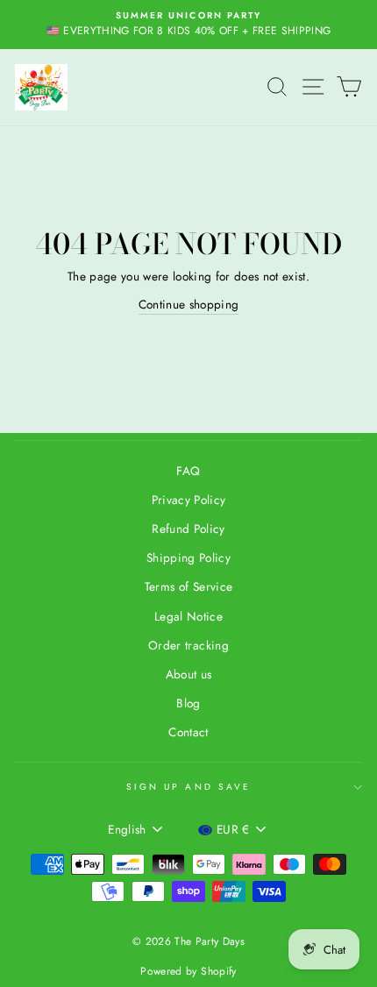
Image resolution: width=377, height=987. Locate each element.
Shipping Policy (188, 557)
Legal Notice (188, 616)
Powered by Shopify (188, 971)
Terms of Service (188, 586)
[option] (188, 24)
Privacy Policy (189, 499)
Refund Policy (188, 528)
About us (189, 674)
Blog (188, 703)
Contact (188, 732)
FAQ (188, 470)
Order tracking (188, 645)
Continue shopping (189, 304)
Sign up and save (188, 786)
